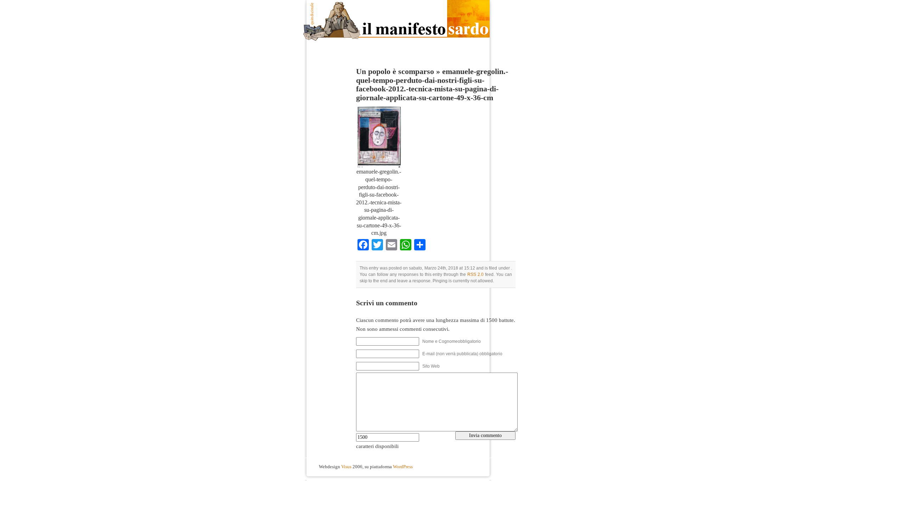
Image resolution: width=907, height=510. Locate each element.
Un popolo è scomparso (395, 71)
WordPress (403, 466)
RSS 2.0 (475, 274)
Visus (346, 466)
